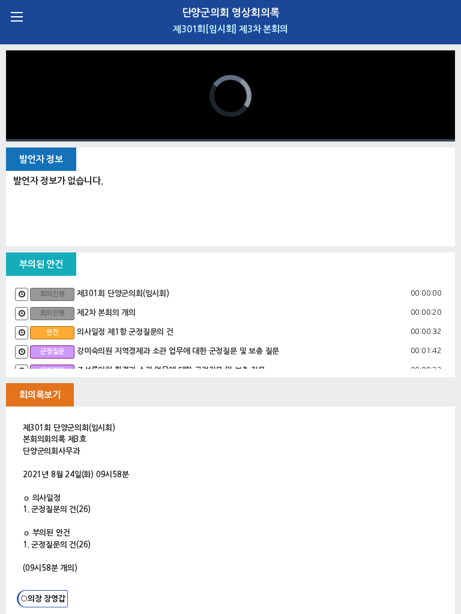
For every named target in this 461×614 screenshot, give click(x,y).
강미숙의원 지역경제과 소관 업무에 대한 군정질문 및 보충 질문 (178, 351)
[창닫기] (444, 16)
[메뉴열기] (16, 16)
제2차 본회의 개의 (106, 313)
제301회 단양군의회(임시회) (123, 293)
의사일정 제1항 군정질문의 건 (125, 332)
